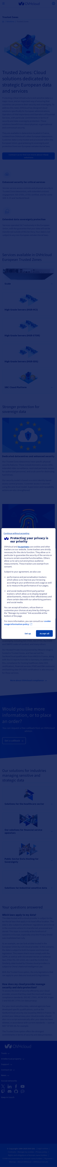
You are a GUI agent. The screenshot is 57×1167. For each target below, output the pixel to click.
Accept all (44, 633)
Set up (28, 633)
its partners (23, 546)
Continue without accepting (16, 533)
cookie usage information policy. (27, 622)
